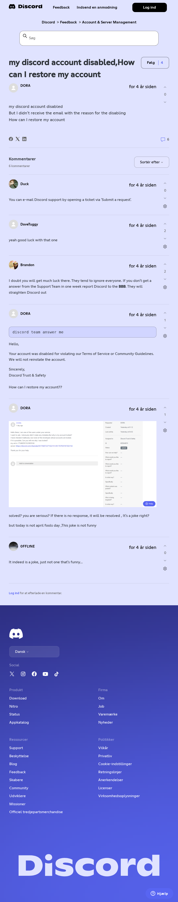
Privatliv (105, 756)
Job (101, 706)
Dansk (20, 652)
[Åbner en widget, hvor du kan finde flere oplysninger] (159, 894)
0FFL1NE (27, 546)
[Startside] (25, 8)
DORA (25, 85)
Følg (151, 62)
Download (18, 698)
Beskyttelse (19, 756)
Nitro (13, 706)
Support (16, 748)
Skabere (16, 780)
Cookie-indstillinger (115, 764)
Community (18, 788)
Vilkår (103, 748)
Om (101, 698)
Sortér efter (150, 162)
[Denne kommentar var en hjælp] (165, 183)
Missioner (17, 804)
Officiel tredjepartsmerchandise (36, 812)
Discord (48, 22)
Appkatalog (19, 722)
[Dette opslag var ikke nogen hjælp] (165, 102)
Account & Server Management (109, 22)
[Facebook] (11, 139)
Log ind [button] (149, 7)
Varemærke (108, 714)
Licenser (105, 788)
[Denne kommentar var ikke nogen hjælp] (165, 198)
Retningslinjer (110, 772)
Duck (24, 184)
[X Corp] (18, 139)
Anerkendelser (110, 780)
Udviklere (17, 796)
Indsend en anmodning (97, 7)
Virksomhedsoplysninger (119, 796)
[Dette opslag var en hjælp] (165, 87)
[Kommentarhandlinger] (165, 206)
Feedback (61, 7)
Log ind (14, 593)
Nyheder (105, 722)
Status (14, 714)
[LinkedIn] (24, 139)
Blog (13, 764)
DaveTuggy (29, 224)
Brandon (27, 265)
